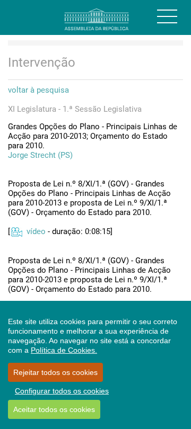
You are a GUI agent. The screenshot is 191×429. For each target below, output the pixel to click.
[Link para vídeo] (16, 231)
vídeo (36, 231)
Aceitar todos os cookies (54, 409)
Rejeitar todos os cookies (55, 372)
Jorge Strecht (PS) (40, 155)
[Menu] (167, 16)
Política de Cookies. (64, 350)
